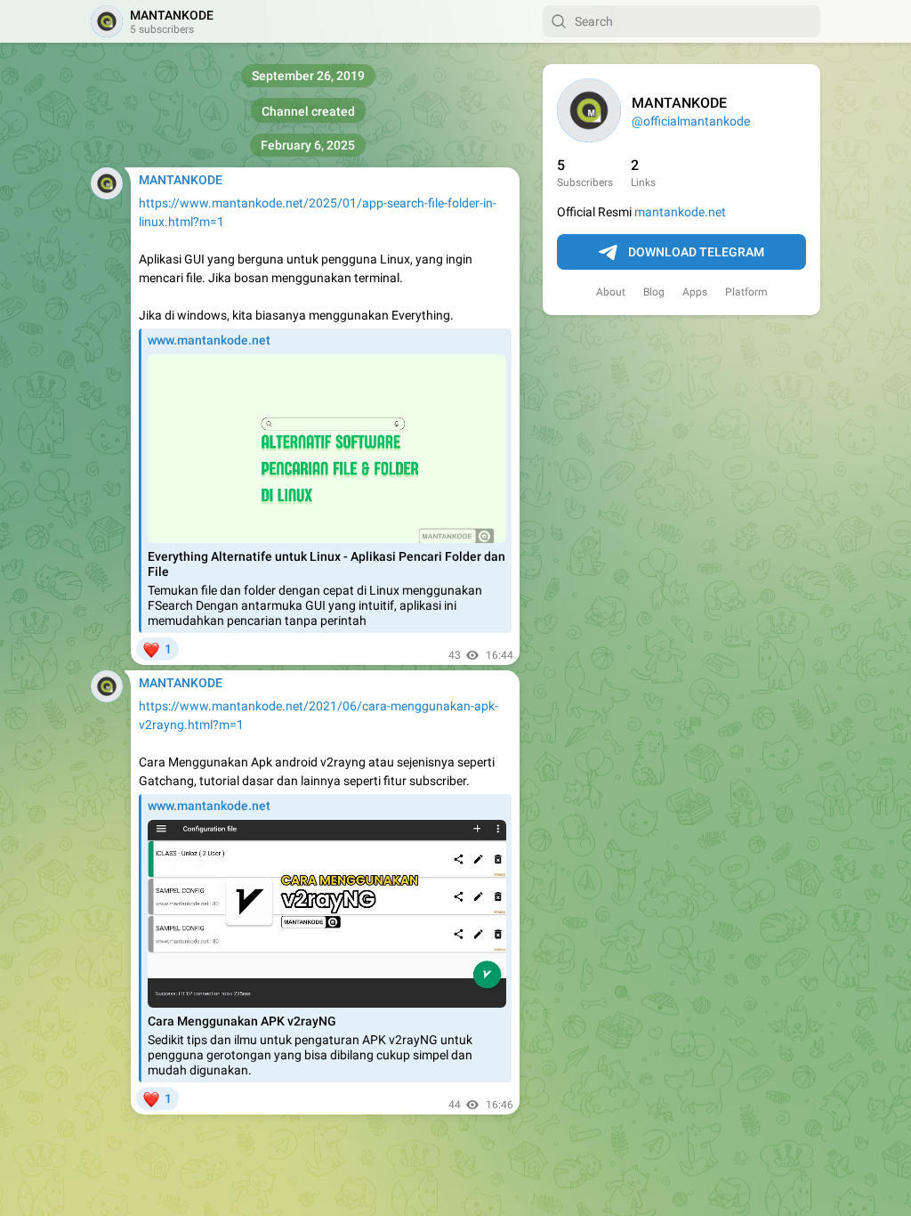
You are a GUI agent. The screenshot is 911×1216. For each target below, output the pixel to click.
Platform (746, 292)
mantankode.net (680, 212)
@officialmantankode (691, 121)
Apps (694, 292)
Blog (654, 292)
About (610, 292)
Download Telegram (696, 252)
